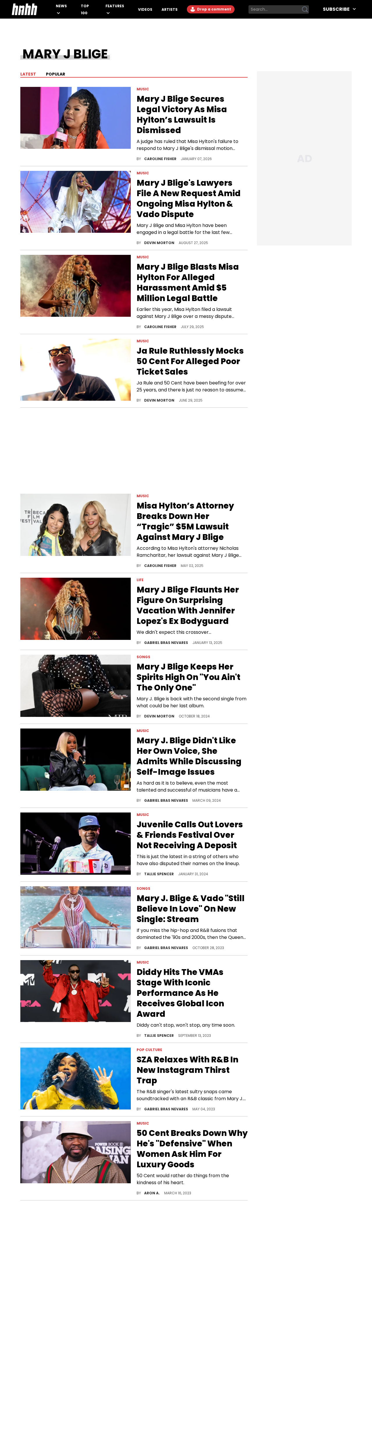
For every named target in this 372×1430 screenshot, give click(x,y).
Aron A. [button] (152, 1193)
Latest (28, 74)
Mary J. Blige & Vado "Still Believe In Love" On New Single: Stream (190, 909)
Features (114, 5)
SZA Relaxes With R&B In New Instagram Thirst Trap (187, 1070)
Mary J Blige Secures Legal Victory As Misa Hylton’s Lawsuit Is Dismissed (182, 115)
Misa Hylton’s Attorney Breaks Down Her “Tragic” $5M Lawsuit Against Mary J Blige (185, 522)
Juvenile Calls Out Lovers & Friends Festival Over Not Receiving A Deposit (190, 835)
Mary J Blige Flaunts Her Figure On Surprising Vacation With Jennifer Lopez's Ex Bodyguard (188, 606)
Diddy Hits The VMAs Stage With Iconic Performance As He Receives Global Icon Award (180, 993)
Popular (55, 74)
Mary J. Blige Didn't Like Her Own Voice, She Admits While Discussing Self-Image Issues (189, 756)
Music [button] (143, 89)
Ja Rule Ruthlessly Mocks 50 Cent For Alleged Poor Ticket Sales (190, 361)
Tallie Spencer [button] (159, 873)
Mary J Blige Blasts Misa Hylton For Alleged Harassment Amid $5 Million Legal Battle (188, 283)
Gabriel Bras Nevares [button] (166, 642)
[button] (75, 124)
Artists (170, 9)
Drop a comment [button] (213, 9)
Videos (145, 9)
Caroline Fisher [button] (160, 158)
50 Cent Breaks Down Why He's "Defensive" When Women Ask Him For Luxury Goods (192, 1149)
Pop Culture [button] (149, 1049)
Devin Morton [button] (159, 242)
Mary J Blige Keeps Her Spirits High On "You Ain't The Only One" (188, 677)
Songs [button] (143, 656)
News (61, 5)
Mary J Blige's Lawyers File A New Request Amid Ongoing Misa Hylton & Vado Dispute (189, 199)
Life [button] (140, 579)
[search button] (305, 9)
